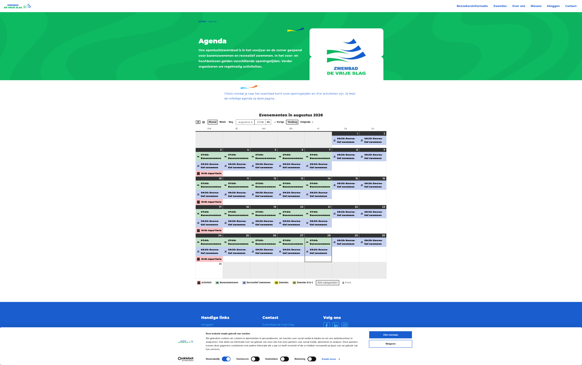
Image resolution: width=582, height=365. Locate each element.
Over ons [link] (518, 6)
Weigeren (391, 343)
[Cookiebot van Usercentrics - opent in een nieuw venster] (185, 359)
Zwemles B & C (305, 282)
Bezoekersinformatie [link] (472, 6)
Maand (212, 122)
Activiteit (206, 282)
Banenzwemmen (229, 282)
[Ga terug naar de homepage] (17, 6)
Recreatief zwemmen (259, 282)
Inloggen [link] (553, 6)
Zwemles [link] (500, 6)
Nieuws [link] (536, 6)
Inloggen (207, 324)
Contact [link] (571, 6)
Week (222, 122)
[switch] (255, 359)
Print (346, 283)
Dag (231, 122)
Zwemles (283, 282)
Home (202, 21)
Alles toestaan (390, 334)
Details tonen (329, 359)
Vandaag (292, 122)
